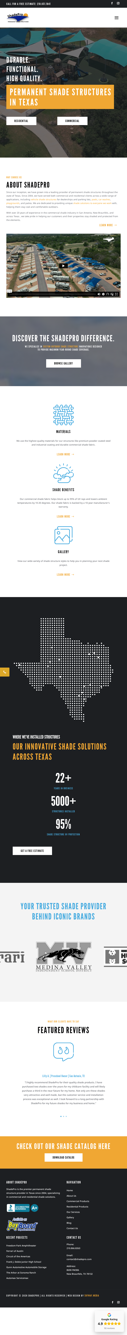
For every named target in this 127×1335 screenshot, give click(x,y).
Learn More (106, 225)
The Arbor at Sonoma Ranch (21, 1272)
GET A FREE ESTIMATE (32, 851)
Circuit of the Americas (18, 1256)
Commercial (72, 121)
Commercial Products (78, 1201)
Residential (21, 121)
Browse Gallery (63, 363)
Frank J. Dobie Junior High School (23, 1261)
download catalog (63, 1157)
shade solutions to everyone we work (92, 203)
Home (70, 1190)
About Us (71, 1195)
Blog (69, 1222)
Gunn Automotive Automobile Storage (26, 1267)
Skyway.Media (92, 1295)
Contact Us (72, 1228)
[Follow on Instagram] (118, 3)
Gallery (70, 1217)
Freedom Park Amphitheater (21, 1245)
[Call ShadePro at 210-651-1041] (4, 672)
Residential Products (77, 1206)
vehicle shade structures (43, 199)
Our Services (73, 1212)
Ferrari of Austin (14, 1250)
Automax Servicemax (17, 1278)
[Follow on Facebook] (111, 3)
